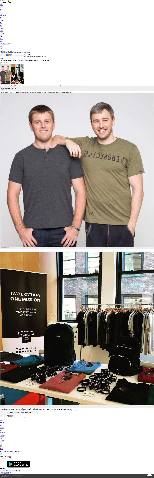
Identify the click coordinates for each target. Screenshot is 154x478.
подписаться (9, 457)
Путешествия (2, 33)
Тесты (1, 38)
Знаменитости (2, 20)
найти (8, 0)
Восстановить (12, 51)
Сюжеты (1, 9)
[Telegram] (11, 55)
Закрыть (5, 53)
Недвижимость (2, 28)
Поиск (1, 4)
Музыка (1, 434)
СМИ (0, 35)
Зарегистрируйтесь (6, 44)
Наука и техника (2, 27)
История (1, 21)
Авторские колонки (2, 8)
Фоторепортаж (2, 447)
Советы (1, 36)
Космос (1, 23)
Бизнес (1, 421)
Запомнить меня (3, 51)
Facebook (1, 46)
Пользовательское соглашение (4, 471)
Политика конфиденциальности (4, 473)
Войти (1, 3)
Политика (1, 31)
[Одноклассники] (9, 55)
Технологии (1, 39)
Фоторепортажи (8, 43)
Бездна (11, 43)
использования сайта (18, 52)
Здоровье (1, 19)
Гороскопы (1, 12)
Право (1, 439)
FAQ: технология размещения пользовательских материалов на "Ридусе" (10, 470)
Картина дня (1, 5)
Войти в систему (2, 53)
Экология (1, 40)
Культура (1, 25)
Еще (0, 11)
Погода (1, 30)
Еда (0, 18)
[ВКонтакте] (7, 55)
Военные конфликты (3, 15)
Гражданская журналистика (7, 451)
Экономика (1, 41)
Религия (1, 442)
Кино (0, 22)
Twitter (1, 48)
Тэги (0, 10)
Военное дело (2, 14)
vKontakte (1, 452)
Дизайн (1, 17)
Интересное (1, 6)
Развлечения (1, 57)
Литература (1, 26)
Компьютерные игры (3, 24)
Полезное (1, 7)
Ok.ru (0, 454)
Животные (1, 426)
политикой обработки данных (26, 52)
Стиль (1, 37)
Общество (1, 29)
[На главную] (28, 55)
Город (1, 16)
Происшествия (2, 32)
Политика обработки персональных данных (6, 472)
